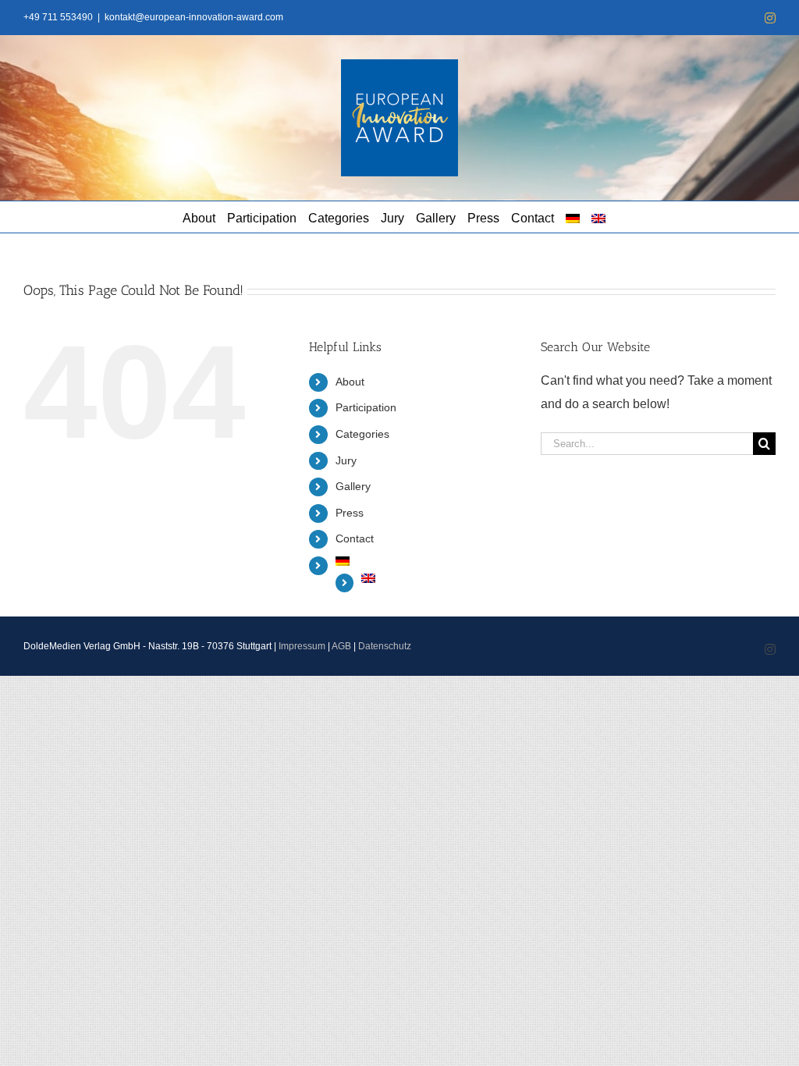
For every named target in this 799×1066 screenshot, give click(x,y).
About (350, 381)
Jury (346, 460)
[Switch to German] (573, 217)
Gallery (353, 486)
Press (350, 512)
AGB (341, 646)
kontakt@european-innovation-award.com (194, 17)
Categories (362, 434)
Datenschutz (384, 646)
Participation (366, 407)
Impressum (302, 646)
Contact (355, 538)
